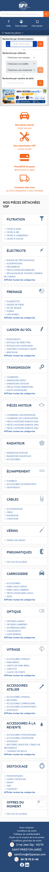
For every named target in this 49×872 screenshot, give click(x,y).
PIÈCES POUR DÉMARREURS (20, 270)
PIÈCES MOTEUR (19, 405)
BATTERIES (11, 700)
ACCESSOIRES (13, 459)
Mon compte (21, 26)
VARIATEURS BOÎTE (16, 380)
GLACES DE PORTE (15, 672)
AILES (9, 596)
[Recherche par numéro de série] (40, 83)
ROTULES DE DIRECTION (18, 342)
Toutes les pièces (13, 33)
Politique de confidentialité (27, 834)
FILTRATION (16, 219)
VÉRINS (12, 531)
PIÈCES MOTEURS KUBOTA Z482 (22, 424)
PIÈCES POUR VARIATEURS (19, 387)
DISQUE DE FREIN (15, 304)
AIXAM (9, 782)
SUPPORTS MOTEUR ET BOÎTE (21, 349)
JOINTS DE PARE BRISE (17, 665)
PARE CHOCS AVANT (16, 586)
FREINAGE (14, 292)
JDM (8, 785)
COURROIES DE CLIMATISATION (22, 418)
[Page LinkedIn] (27, 864)
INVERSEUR (12, 515)
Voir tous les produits (16, 561)
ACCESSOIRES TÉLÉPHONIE (20, 738)
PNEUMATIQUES (19, 552)
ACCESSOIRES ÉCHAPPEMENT (21, 484)
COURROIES (12, 377)
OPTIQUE (14, 611)
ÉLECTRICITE (16, 251)
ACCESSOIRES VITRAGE (18, 659)
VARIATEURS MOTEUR (17, 383)
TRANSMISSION (18, 367)
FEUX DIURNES (14, 634)
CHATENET (11, 789)
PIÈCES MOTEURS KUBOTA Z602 (22, 428)
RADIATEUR (15, 443)
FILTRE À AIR (12, 232)
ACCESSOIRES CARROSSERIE (20, 703)
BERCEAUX (12, 352)
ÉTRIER (10, 311)
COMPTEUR (12, 518)
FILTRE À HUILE (14, 229)
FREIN (9, 512)
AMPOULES (12, 710)
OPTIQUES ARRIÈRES (16, 624)
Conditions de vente (26, 831)
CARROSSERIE (17, 574)
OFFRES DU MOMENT (15, 804)
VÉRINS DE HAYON (15, 540)
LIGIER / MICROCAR (16, 779)
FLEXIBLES (11, 481)
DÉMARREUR (13, 266)
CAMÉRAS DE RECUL (16, 751)
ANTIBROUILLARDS (16, 627)
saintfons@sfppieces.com (30, 854)
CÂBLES (13, 499)
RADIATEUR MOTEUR (17, 453)
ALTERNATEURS (14, 263)
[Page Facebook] (22, 864)
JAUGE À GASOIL (15, 238)
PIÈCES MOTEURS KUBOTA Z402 (22, 421)
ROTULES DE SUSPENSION (19, 345)
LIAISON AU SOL (19, 330)
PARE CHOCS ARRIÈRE (17, 590)
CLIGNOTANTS (13, 631)
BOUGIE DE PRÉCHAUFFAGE (20, 260)
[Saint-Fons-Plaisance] (24, 6)
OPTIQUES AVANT (15, 621)
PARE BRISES (12, 662)
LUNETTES (11, 669)
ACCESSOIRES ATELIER (17, 687)
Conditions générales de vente (27, 840)
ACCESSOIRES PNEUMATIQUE (21, 734)
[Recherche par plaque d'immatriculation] (40, 44)
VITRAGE (13, 649)
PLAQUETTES (13, 301)
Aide (8, 26)
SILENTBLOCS (13, 487)
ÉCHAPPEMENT (18, 471)
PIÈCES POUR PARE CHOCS (19, 593)
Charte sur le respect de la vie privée (26, 837)
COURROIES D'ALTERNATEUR (20, 415)
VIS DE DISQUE (13, 308)
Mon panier (37, 26)
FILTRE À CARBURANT (17, 235)
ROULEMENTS (13, 339)
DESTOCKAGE (17, 766)
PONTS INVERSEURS (16, 390)
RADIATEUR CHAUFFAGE (18, 456)
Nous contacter (26, 827)
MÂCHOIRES (12, 314)
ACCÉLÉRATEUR (14, 509)
